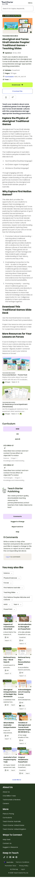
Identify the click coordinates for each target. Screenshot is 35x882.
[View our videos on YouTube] (13, 857)
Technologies (8, 478)
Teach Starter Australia (12, 821)
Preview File (17, 91)
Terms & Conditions (22, 862)
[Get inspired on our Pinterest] (16, 857)
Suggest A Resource (10, 847)
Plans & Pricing (8, 814)
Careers (6, 803)
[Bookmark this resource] (6, 97)
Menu (30, 3)
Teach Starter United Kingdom (14, 829)
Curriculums (7, 817)
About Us (6, 792)
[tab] (17, 428)
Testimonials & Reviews (11, 800)
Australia (9, 862)
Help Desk (6, 839)
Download (16, 85)
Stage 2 (14, 458)
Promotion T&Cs (10, 866)
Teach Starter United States (13, 825)
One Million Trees (9, 796)
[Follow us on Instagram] (7, 857)
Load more (16, 780)
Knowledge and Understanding (14, 461)
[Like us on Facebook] (10, 857)
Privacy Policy (23, 866)
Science (6, 458)
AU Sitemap (14, 869)
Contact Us (7, 843)
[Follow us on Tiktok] (4, 857)
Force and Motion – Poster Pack (14, 375)
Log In (23, 869)
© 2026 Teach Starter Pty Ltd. (18, 873)
